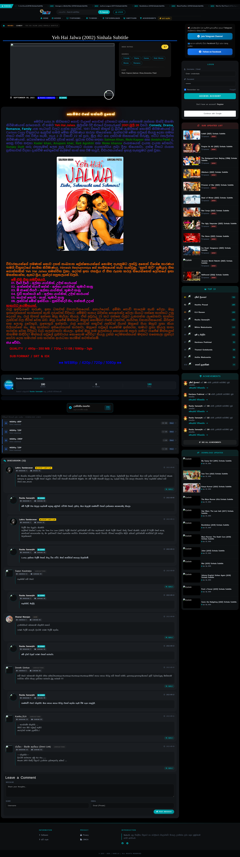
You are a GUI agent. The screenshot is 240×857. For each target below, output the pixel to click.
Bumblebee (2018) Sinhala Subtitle (136, 6)
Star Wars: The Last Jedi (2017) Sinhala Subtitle (217, 512)
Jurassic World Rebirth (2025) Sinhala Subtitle (216, 262)
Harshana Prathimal (197, 394)
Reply (170, 489)
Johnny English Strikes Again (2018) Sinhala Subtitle (216, 576)
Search (105, 12)
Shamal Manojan (22, 617)
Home (45, 18)
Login (120, 12)
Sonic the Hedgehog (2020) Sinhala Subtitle (218, 602)
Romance (137, 63)
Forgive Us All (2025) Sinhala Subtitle (216, 146)
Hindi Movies (159, 58)
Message (10, 782)
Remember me (193, 89)
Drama (136, 58)
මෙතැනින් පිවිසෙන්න (197, 388)
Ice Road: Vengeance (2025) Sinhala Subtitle (216, 249)
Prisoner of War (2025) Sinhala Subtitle (217, 185)
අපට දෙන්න (166, 18)
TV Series (93, 18)
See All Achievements (211, 442)
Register (220, 104)
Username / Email (193, 69)
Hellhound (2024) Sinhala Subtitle (215, 275)
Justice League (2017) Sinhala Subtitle (97, 6)
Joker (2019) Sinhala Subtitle (212, 551)
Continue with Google (212, 113)
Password (190, 79)
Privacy (86, 835)
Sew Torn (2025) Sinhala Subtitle (214, 474)
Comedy (127, 58)
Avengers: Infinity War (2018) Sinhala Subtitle (55, 6)
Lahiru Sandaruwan (24, 468)
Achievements (149, 18)
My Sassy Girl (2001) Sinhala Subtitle (216, 461)
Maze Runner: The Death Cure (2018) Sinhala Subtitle (216, 538)
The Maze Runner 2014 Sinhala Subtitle (217, 499)
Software (44, 835)
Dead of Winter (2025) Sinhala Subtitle (217, 198)
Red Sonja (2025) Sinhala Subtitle (215, 211)
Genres (146, 58)
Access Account (210, 96)
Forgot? (233, 89)
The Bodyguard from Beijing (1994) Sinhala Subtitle (219, 159)
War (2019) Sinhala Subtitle (212, 564)
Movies (57, 18)
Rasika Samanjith (47, 98)
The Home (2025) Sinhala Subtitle (215, 236)
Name (8, 801)
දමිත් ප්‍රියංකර (194, 382)
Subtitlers (131, 18)
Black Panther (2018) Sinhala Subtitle (174, 6)
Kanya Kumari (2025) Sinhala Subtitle (216, 487)
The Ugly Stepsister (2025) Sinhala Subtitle (218, 223)
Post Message (165, 812)
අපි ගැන (44, 839)
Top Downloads (112, 18)
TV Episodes (75, 18)
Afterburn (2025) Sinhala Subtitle (214, 172)
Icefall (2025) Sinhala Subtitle (213, 134)
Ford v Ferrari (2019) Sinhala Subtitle (216, 589)
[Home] (4, 25)
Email (93, 801)
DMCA (85, 839)
